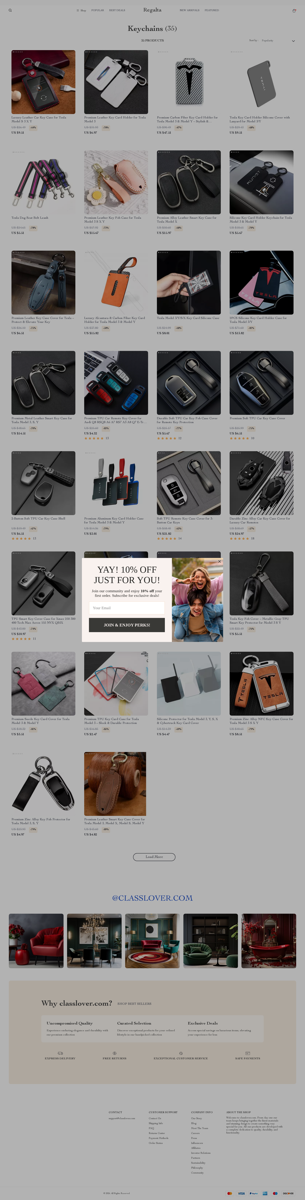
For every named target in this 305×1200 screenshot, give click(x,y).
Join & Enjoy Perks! (127, 625)
